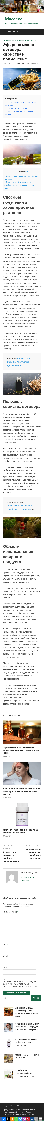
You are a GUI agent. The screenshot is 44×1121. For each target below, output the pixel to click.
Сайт (5, 967)
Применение (8, 40)
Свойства (18, 40)
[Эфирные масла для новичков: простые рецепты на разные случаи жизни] (22, 744)
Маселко (13, 18)
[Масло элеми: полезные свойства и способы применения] (22, 827)
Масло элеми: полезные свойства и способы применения (20, 831)
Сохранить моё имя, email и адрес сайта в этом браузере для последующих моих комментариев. (21, 984)
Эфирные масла (29, 40)
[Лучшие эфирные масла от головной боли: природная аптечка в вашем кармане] (22, 786)
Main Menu (13, 32)
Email (6, 956)
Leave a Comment (33, 63)
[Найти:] (22, 998)
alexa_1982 (20, 63)
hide (26, 171)
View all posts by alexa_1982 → (27, 878)
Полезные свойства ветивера (17, 182)
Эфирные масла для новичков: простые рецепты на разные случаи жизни (21, 750)
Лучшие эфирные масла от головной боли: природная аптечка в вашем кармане (21, 791)
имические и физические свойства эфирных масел (18, 362)
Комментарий (10, 912)
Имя (5, 945)
